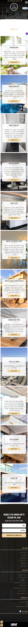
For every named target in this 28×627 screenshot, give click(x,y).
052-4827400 (11, 1)
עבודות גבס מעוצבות (19, 588)
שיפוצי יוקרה (21, 591)
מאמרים (23, 563)
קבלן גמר (22, 580)
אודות (23, 555)
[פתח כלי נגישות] (27, 33)
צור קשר (22, 566)
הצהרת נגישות (21, 593)
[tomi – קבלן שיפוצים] (14, 7)
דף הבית (22, 552)
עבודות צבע (21, 577)
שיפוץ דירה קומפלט (19, 583)
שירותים (23, 558)
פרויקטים (22, 560)
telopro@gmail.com (20, 606)
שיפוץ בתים (22, 575)
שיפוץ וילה (22, 585)
